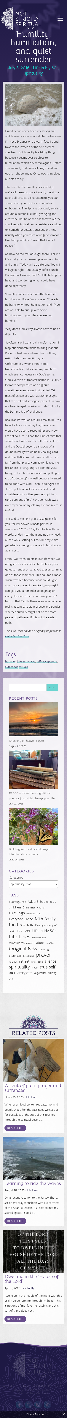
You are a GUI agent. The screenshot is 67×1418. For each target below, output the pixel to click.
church (41, 907)
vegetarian (40, 973)
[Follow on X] (29, 1405)
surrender (11, 667)
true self (47, 967)
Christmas (29, 907)
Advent (33, 901)
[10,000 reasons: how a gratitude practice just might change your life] (33, 770)
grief (54, 925)
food (13, 924)
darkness (30, 913)
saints (40, 962)
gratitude (46, 925)
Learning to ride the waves (32, 1183)
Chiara (53, 902)
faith (39, 919)
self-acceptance (46, 661)
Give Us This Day (30, 925)
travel (34, 967)
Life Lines (19, 936)
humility (10, 661)
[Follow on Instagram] (38, 1405)
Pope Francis (28, 956)
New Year (50, 943)
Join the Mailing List (48, 1386)
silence (50, 961)
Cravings (17, 912)
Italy (19, 931)
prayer (43, 955)
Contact (22, 1386)
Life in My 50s (45, 67)
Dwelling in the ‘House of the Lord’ (31, 1278)
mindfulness (17, 943)
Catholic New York (17, 636)
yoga (11, 978)
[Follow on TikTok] (47, 1405)
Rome (33, 962)
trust (12, 973)
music (29, 943)
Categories (16, 877)
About (7, 1386)
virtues (23, 667)
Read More (15, 1128)
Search (52, 687)
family (50, 919)
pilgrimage (15, 955)
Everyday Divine (21, 919)
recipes (13, 961)
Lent (27, 931)
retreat (24, 961)
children (15, 907)
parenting (44, 949)
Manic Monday (39, 937)
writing (52, 973)
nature (39, 943)
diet (39, 913)
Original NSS (23, 948)
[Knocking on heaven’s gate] (33, 720)
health (12, 931)
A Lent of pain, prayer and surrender (32, 1087)
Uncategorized (24, 973)
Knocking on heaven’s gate (26, 741)
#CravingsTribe (17, 901)
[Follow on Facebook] (19, 1405)
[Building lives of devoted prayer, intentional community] (33, 827)
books (44, 902)
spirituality (33, 73)
